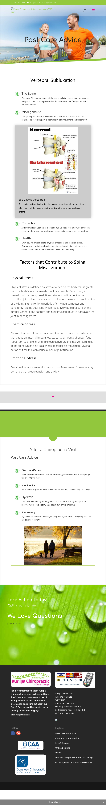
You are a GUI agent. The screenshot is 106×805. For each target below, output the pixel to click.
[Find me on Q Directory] (56, 720)
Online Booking (62, 747)
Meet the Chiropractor (66, 733)
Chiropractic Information (67, 738)
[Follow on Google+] (18, 733)
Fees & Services (62, 743)
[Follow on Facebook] (13, 733)
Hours (58, 752)
